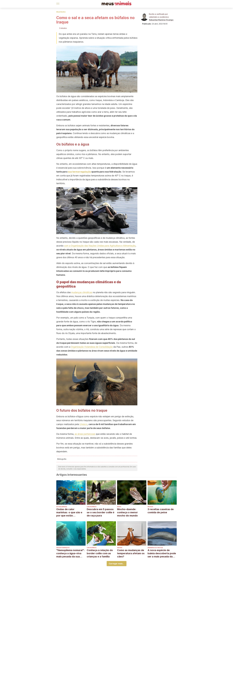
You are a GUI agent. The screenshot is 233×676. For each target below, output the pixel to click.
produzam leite (96, 271)
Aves (119, 507)
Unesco (83, 424)
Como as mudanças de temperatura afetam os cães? (131, 553)
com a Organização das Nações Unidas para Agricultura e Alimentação (100, 245)
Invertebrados (62, 548)
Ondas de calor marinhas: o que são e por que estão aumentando (69, 512)
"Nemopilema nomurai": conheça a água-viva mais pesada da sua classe (70, 553)
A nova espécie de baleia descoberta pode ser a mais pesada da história (162, 553)
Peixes (150, 507)
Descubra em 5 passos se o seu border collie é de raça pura (100, 512)
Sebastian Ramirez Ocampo (161, 20)
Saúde (119, 548)
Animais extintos (155, 548)
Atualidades (61, 12)
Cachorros (91, 507)
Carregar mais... (116, 563)
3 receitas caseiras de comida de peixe (161, 511)
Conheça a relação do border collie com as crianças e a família (100, 553)
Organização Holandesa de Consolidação (92, 347)
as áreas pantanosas (85, 434)
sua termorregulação (79, 171)
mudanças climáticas (81, 292)
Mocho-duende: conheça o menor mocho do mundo (127, 512)
